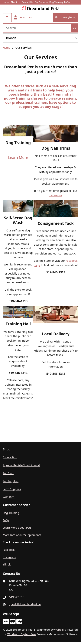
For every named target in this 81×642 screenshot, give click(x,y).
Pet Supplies (10, 481)
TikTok (7, 564)
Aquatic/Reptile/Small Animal (21, 465)
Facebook (9, 550)
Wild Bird (9, 497)
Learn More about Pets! (17, 527)
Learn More (18, 157)
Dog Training (56, 2)
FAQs (67, 2)
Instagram (9, 557)
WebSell (59, 629)
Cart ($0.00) (68, 17)
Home (6, 2)
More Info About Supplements (22, 535)
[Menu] (7, 17)
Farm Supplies (12, 489)
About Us (15, 2)
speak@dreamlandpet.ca (25, 604)
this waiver (55, 195)
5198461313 (16, 597)
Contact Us (27, 2)
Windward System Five (21, 634)
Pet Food (8, 473)
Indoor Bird (10, 457)
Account (25, 17)
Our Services (41, 2)
